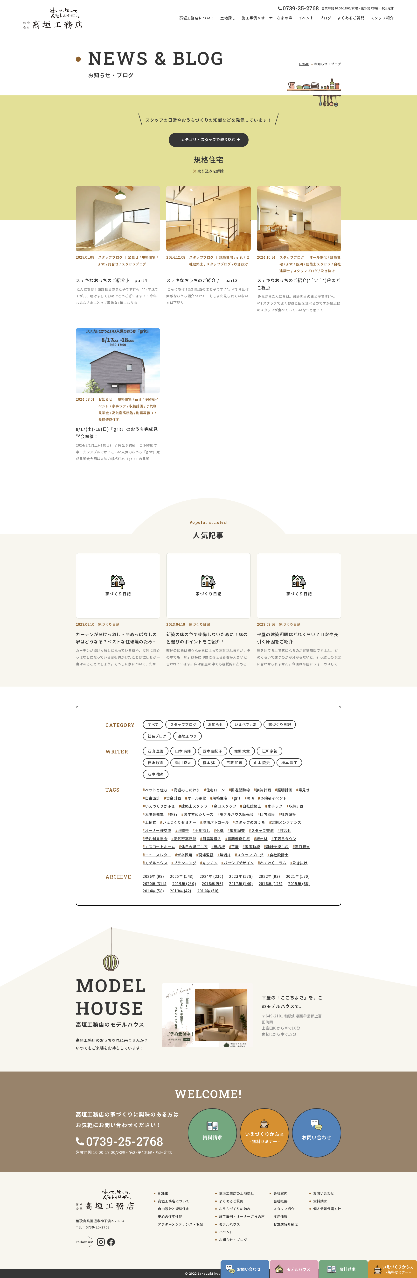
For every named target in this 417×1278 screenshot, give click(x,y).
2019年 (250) (184, 883)
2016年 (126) (271, 883)
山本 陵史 (262, 762)
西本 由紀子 (212, 750)
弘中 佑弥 (156, 774)
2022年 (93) (269, 876)
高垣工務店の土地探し (236, 1193)
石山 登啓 (156, 750)
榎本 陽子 (289, 762)
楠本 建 (209, 762)
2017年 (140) (241, 883)
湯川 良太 (183, 762)
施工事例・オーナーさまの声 (242, 1216)
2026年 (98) (153, 876)
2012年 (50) (208, 890)
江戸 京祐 (270, 750)
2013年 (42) (180, 890)
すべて (153, 724)
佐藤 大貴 (242, 750)
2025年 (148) (182, 876)
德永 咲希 (156, 762)
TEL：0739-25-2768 (93, 1227)
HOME (304, 64)
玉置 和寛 (234, 762)
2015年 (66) (299, 883)
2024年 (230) (211, 876)
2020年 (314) (155, 883)
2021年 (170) (298, 876)
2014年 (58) (153, 890)
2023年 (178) (241, 876)
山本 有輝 (183, 750)
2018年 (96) (212, 883)
